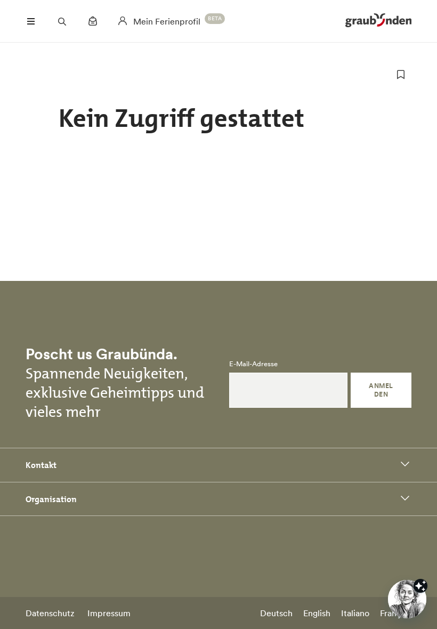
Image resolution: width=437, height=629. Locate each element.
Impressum (109, 613)
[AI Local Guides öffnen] (407, 599)
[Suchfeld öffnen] (62, 21)
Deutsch (276, 613)
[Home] (378, 21)
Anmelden (381, 390)
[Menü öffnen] (31, 21)
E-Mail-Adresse (253, 364)
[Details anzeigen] (420, 586)
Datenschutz (50, 613)
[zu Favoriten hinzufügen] (400, 74)
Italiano (355, 613)
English (316, 613)
